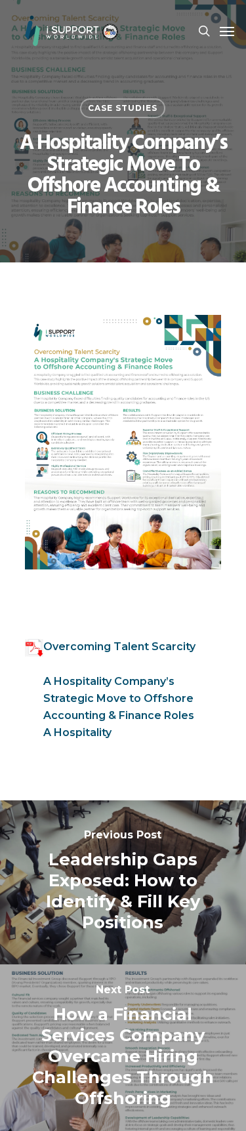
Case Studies (122, 108)
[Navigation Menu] (227, 30)
